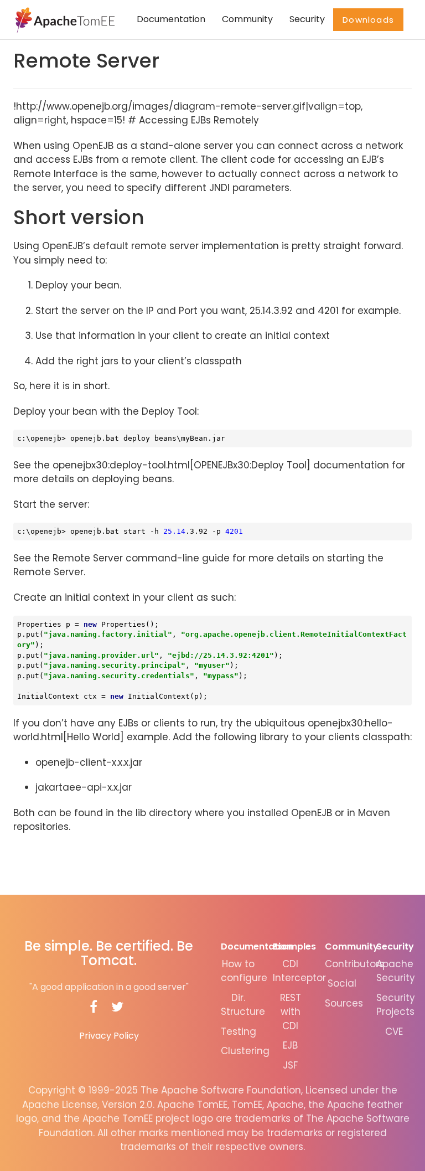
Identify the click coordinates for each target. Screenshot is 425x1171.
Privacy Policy (109, 1035)
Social (342, 983)
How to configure (244, 971)
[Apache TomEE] (64, 19)
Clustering (245, 1050)
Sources (344, 1003)
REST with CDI (290, 1012)
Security (307, 19)
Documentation (171, 19)
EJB (290, 1045)
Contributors (354, 964)
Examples (294, 946)
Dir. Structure (243, 1005)
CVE (394, 1031)
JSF (290, 1065)
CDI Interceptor (299, 971)
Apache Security (395, 971)
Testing (238, 1031)
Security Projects (395, 1005)
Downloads (368, 19)
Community (247, 19)
